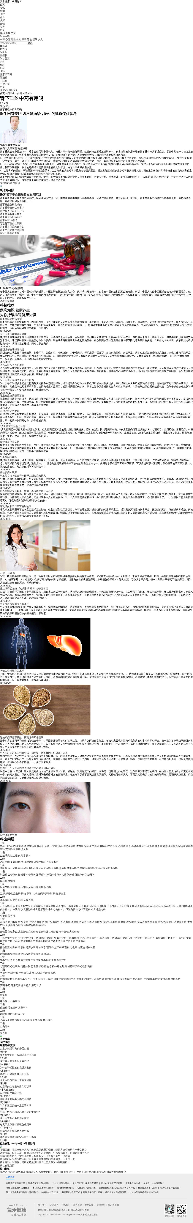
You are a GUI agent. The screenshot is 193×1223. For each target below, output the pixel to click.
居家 (35, 39)
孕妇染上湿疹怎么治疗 (43, 1188)
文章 (13, 33)
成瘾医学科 (74, 966)
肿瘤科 (79, 846)
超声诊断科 (32, 947)
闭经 (35, 979)
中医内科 (148, 938)
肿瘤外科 (181, 922)
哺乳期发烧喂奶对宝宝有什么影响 (18, 1137)
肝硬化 (9, 893)
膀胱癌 (121, 922)
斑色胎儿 (20, 1172)
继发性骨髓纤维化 (116, 1172)
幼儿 (39, 972)
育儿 (2, 17)
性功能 (13, 855)
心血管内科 (45, 868)
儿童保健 (23, 931)
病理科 (65, 947)
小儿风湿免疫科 (69, 909)
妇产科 (9, 846)
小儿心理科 (123, 906)
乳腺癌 (40, 922)
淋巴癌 (48, 922)
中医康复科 (116, 938)
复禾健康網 (113, 1205)
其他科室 (10, 849)
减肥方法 (46, 953)
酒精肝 (41, 893)
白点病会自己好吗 (49, 1192)
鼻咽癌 (114, 922)
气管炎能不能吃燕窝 (86, 1188)
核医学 (42, 947)
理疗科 (50, 947)
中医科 (95, 846)
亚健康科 (37, 1020)
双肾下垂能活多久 (9, 233)
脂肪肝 (17, 893)
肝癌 (155, 922)
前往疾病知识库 (8, 472)
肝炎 (23, 893)
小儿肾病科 (84, 909)
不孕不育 (136, 846)
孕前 (2, 972)
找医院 (3, 46)
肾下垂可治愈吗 (8, 220)
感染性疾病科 (178, 846)
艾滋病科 (23, 1007)
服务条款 (77, 1205)
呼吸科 (3, 868)
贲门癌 (172, 922)
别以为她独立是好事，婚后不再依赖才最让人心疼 (26, 491)
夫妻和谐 (46, 960)
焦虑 (48, 966)
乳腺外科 (90, 874)
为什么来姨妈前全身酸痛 (13, 334)
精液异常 (137, 979)
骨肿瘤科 (10, 925)
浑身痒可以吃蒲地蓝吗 (38, 1183)
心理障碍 (5, 966)
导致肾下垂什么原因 (11, 223)
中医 (2, 39)
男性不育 (175, 979)
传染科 (3, 1007)
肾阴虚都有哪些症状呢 (12, 349)
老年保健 (64, 931)
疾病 (2, 11)
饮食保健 (43, 931)
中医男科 (181, 938)
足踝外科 (33, 887)
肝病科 (45, 846)
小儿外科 (61, 906)
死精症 (128, 979)
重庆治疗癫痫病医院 (15, 1183)
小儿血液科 (14, 909)
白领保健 (54, 931)
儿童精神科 (37, 906)
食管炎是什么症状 (9, 441)
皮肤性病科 (30, 846)
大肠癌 (140, 922)
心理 (7, 39)
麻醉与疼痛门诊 (16, 1014)
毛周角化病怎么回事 (92, 1192)
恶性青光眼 (45, 1172)
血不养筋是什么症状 (11, 318)
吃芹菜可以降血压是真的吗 (14, 1061)
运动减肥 (5, 953)
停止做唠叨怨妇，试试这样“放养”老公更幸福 (24, 588)
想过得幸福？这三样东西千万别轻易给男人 (23, 475)
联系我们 (66, 1205)
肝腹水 (62, 893)
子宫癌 (32, 922)
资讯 (2, 7)
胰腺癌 (106, 922)
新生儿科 (15, 906)
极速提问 (15, 183)
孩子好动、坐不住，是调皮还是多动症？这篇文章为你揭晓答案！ (35, 1162)
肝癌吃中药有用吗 (11, 288)
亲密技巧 (61, 960)
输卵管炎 (71, 979)
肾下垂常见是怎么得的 (12, 226)
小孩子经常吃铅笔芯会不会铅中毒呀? (20, 1112)
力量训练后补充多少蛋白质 (14, 1048)
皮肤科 (3, 881)
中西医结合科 (58, 941)
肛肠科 (3, 874)
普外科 (32, 874)
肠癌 (26, 922)
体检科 (103, 846)
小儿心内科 (54, 909)
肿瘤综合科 (30, 925)
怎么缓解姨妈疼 (8, 457)
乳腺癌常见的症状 (9, 411)
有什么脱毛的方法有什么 (17, 1188)
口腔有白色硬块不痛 (11, 1093)
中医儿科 (127, 938)
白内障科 (5, 1026)
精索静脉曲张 (7, 979)
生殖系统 (5, 855)
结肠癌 (82, 922)
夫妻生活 (5, 960)
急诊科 (166, 846)
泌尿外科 (41, 874)
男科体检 (90, 947)
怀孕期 (9, 972)
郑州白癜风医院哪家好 (111, 1183)
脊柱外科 (23, 887)
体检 (18, 39)
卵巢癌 (56, 922)
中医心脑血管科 (88, 938)
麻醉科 (3, 1014)
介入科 (24, 849)
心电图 (73, 947)
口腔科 (13, 900)
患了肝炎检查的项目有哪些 (14, 604)
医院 (2, 14)
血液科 (55, 868)
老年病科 (82, 868)
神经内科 (23, 868)
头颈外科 (28, 900)
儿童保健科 (49, 906)
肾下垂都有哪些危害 (11, 214)
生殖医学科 (27, 862)
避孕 (53, 960)
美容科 (11, 915)
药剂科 (145, 846)
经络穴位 (28, 938)
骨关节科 (5, 887)
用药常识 (36, 985)
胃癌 (20, 922)
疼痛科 (91, 868)
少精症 (41, 979)
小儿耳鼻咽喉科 (87, 906)
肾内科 (28, 93)
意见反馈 (89, 1205)
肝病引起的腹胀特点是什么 (14, 1131)
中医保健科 (40, 938)
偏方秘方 (26, 985)
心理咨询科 (86, 966)
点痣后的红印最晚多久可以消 (15, 1086)
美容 (2, 26)
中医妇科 (171, 938)
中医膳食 (5, 938)
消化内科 (33, 868)
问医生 (3, 52)
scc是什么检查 (7, 573)
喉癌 (133, 922)
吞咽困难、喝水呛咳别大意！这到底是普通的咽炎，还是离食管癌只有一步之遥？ (43, 1149)
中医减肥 (25, 953)
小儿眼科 (101, 906)
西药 (2, 985)
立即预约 (5, 183)
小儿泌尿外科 (40, 909)
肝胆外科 (79, 874)
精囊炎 (80, 979)
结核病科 (12, 1007)
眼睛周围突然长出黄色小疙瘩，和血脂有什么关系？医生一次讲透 (35, 1156)
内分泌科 (12, 868)
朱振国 (3, 145)
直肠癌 (98, 922)
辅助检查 (5, 947)
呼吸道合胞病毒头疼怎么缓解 (15, 1099)
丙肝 (34, 893)
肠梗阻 (3, 1172)
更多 (12, 1045)
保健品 (3, 931)
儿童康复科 (72, 906)
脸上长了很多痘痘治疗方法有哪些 (22, 1192)
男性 (13, 39)
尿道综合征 (70, 1172)
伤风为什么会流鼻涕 (152, 1183)
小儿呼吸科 (182, 906)
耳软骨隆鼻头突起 (60, 1183)
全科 (152, 846)
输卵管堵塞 (60, 979)
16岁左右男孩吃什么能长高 (14, 1074)
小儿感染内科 (98, 909)
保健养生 (12, 931)
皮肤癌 (74, 922)
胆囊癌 (90, 922)
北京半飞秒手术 (132, 1183)
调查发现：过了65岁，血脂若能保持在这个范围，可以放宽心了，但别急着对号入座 (44, 1153)
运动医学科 (26, 1020)
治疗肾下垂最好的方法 (12, 211)
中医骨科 (137, 938)
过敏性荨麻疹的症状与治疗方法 (144, 1192)
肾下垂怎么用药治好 (11, 217)
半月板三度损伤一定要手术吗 (15, 1105)
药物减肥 (35, 953)
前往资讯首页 (7, 1165)
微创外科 (23, 874)
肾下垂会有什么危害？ (12, 207)
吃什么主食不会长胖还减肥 (14, 1118)
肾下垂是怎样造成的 (11, 204)
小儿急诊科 (14, 1001)
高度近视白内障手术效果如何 (15, 1080)
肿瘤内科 (41, 925)
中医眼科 (81, 941)
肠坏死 (11, 1172)
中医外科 (70, 941)
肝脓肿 (48, 893)
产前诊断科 (52, 862)
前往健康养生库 (8, 835)
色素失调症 (83, 1172)
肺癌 (160, 922)
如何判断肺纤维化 (65, 1188)
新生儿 (27, 972)
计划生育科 (40, 862)
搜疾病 (3, 49)
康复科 (158, 846)
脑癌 (68, 922)
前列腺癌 (12, 922)
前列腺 (21, 855)
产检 (21, 972)
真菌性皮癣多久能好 (147, 1188)
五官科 (53, 846)
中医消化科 (103, 938)
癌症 (165, 922)
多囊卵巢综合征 (23, 979)
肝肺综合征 (57, 1172)
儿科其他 (25, 906)
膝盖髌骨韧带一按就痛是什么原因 (18, 1055)
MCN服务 (54, 1205)
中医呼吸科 (14, 941)
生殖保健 (35, 960)
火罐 (20, 938)
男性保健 (74, 931)
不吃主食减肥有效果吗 (12, 670)
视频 (2, 33)
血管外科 (12, 874)
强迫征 (42, 966)
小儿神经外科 (167, 906)
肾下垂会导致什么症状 (12, 230)
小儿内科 (5, 906)
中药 (7, 985)
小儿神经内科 (152, 906)
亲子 (24, 39)
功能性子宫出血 (92, 979)
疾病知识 (7, 310)
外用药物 (16, 985)
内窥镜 (81, 947)
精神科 (55, 966)
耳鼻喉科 (5, 900)
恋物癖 (34, 966)
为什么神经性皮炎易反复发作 (15, 1067)
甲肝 (29, 893)
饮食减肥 (15, 953)
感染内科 (72, 868)
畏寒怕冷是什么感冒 (169, 1188)
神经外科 (51, 874)
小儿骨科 (140, 906)
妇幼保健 (16, 862)
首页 (2, 4)
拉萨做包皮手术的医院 (115, 1192)
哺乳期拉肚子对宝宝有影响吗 (15, 506)
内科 (19, 93)
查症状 (3, 55)
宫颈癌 (3, 922)
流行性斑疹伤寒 (97, 1172)
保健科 (87, 846)
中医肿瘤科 (159, 938)
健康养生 (22, 310)
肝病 (55, 893)
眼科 (18, 849)
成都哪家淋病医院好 (70, 1192)
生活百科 (5, 36)
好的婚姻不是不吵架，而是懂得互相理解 (21, 737)
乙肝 (2, 893)
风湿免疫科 (112, 868)
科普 (2, 30)
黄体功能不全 (109, 979)
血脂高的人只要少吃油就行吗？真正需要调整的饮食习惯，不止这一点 (37, 1159)
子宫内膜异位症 (151, 979)
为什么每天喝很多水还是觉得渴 (17, 380)
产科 (2, 862)
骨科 (39, 846)
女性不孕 (165, 979)
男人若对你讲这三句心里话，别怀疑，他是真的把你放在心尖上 (34, 753)
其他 (53, 972)
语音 (7, 33)
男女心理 (15, 960)
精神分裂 (25, 966)
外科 (21, 846)
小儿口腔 (111, 906)
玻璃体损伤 (32, 1172)
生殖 (115, 846)
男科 (2, 846)
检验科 (13, 947)
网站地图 (100, 1205)
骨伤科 (47, 887)
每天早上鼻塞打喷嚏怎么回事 (15, 1124)
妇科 (7, 862)
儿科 (60, 846)
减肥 (2, 20)
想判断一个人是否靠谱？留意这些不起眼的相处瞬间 (27, 768)
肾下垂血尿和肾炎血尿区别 (23, 194)
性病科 (11, 881)
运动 (29, 39)
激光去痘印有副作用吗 (12, 365)
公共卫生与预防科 (9, 1020)
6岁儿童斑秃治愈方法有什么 (15, 426)
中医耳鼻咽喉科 (41, 941)
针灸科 (13, 938)
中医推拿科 (27, 941)
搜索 (30, 43)
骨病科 (13, 887)
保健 (2, 23)
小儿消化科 (27, 909)
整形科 (3, 915)
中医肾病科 (73, 938)
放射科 (21, 947)
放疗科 (19, 925)
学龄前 (46, 972)
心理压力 (15, 966)
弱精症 (120, 979)
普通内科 (100, 868)
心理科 (9, 90)
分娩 (15, 972)
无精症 (49, 979)
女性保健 (33, 931)
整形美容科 (69, 846)
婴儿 (34, 972)
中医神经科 (60, 938)
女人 (40, 39)
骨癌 (62, 922)
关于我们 (42, 1205)
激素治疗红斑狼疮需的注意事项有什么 (117, 1188)
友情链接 (10, 1177)
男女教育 (25, 960)
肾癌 (128, 922)
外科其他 (61, 874)
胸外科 (70, 874)
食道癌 (148, 922)
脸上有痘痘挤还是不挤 (12, 395)
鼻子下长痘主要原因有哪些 (85, 1183)
